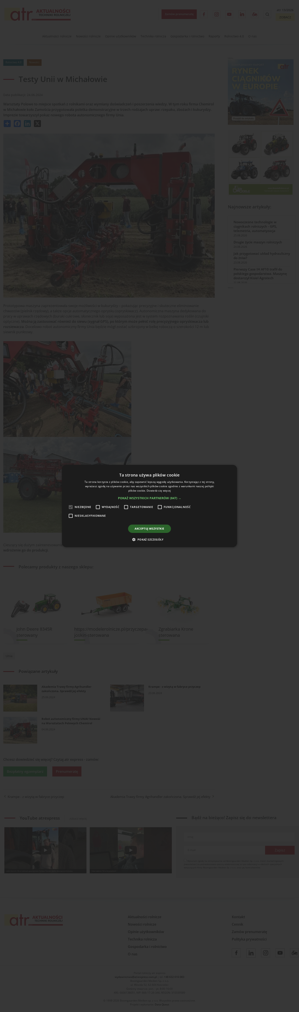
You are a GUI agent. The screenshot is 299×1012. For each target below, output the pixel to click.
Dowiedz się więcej (159, 490)
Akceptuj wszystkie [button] (149, 528)
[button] (149, 498)
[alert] (149, 506)
